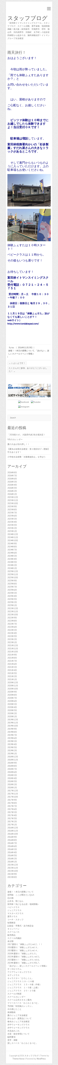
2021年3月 (12, 673)
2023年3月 (12, 599)
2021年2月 (12, 676)
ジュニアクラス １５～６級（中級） (24, 984)
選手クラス (12, 916)
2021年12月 (12, 645)
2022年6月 (12, 627)
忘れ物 (10, 898)
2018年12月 (12, 756)
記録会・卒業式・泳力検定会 (20, 925)
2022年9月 (12, 617)
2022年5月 (12, 630)
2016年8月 (12, 840)
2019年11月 (12, 722)
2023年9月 (12, 580)
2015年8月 (12, 877)
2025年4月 (12, 522)
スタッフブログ (27, 18)
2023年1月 (12, 605)
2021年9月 (12, 654)
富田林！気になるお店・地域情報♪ (23, 904)
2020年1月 (12, 716)
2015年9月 (12, 874)
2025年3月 (12, 525)
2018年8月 (12, 766)
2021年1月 (12, 679)
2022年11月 (12, 611)
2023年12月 (12, 571)
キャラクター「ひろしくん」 (20, 978)
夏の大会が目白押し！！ (18, 444)
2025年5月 (12, 519)
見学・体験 (12, 1040)
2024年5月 (12, 556)
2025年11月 (12, 500)
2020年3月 (12, 710)
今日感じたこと (14, 1009)
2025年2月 (12, 528)
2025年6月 (12, 515)
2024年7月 (12, 549)
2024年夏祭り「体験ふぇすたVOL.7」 (24, 963)
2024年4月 (12, 559)
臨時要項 (11, 1037)
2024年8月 (12, 546)
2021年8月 (12, 658)
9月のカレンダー (15, 439)
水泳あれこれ (13, 1030)
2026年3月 (12, 488)
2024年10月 (12, 540)
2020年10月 (12, 688)
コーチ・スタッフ (15, 919)
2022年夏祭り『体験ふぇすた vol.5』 (24, 956)
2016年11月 (12, 830)
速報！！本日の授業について (21, 350)
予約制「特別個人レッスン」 (20, 1006)
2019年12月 (12, 719)
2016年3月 (12, 855)
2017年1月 (12, 824)
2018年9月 (12, 763)
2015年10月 (12, 871)
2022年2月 (12, 639)
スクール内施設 (14, 938)
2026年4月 (12, 485)
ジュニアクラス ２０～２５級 (21, 990)
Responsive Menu (49, 8)
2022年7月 (12, 624)
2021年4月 (12, 670)
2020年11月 (12, 685)
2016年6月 (12, 846)
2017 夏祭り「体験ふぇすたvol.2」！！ (25, 944)
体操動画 (11, 1012)
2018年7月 (12, 769)
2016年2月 (12, 858)
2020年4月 (12, 707)
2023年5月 (12, 593)
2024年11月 (12, 537)
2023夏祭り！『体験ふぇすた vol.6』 (24, 959)
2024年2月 (12, 565)
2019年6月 (12, 738)
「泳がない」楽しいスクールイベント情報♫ (27, 966)
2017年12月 (12, 790)
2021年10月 (12, 651)
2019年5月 (12, 741)
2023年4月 (12, 596)
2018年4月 (12, 778)
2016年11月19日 (25, 347)
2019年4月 (12, 744)
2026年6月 (12, 478)
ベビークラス (13, 907)
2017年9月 (12, 800)
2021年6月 (12, 664)
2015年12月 (12, 864)
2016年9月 (12, 837)
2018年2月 (12, 784)
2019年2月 (12, 750)
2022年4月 (12, 633)
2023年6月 (12, 590)
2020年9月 (12, 691)
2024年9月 (12, 543)
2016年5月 (12, 849)
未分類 (10, 941)
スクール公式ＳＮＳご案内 (19, 1000)
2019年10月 (12, 725)
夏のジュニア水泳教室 (17, 1015)
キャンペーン (13, 929)
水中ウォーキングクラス (18, 1024)
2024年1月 (12, 568)
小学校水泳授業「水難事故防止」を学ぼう (26, 457)
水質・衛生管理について (18, 1034)
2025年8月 (12, 509)
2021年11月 (12, 648)
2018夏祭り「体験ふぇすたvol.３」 (23, 947)
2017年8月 (12, 803)
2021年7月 (12, 661)
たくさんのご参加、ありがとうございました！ (28, 370)
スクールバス (13, 932)
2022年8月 (12, 620)
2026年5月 (12, 481)
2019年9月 (12, 729)
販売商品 (11, 935)
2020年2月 (12, 713)
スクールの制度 (14, 993)
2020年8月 (12, 695)
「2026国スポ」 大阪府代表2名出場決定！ (26, 434)
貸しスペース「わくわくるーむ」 (22, 1043)
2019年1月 (12, 753)
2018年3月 (12, 781)
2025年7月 (12, 512)
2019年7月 (12, 735)
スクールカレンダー (16, 997)
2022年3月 (12, 636)
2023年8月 (12, 583)
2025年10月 (12, 503)
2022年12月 (12, 608)
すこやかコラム (14, 969)
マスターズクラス (15, 913)
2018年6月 (12, 772)
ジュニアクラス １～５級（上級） (23, 987)
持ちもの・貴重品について (19, 1018)
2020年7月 (12, 698)
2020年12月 (12, 682)
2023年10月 (12, 577)
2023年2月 (12, 602)
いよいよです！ (17, 363)
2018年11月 (12, 759)
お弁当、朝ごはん (15, 901)
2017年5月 (12, 812)
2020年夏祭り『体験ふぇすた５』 (22, 953)
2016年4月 (12, 852)
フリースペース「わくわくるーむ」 (23, 1003)
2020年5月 (12, 704)
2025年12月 (12, 497)
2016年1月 (12, 861)
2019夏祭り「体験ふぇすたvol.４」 (23, 950)
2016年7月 (12, 843)
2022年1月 (12, 642)
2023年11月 (12, 574)
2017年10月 (12, 797)
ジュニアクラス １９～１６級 (20, 981)
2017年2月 (12, 821)
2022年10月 (12, 614)
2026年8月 (12, 472)
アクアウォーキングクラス (19, 972)
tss (13, 347)
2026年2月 (12, 491)
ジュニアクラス (14, 910)
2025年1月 (12, 531)
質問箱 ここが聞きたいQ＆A (20, 895)
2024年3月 (12, 562)
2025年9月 (12, 506)
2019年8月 (12, 732)
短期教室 (11, 922)
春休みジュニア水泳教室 (18, 1021)
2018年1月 (12, 787)
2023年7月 (12, 586)
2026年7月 (12, 475)
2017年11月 (12, 793)
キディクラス (13, 975)
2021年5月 (12, 667)
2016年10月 (12, 834)
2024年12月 (12, 534)
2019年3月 (12, 747)
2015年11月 (12, 868)
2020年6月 (12, 701)
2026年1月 (12, 494)
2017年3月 (12, 818)
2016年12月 (12, 827)
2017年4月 (12, 815)
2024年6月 (12, 552)
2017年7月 (12, 806)
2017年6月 (12, 809)
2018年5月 (12, 775)
